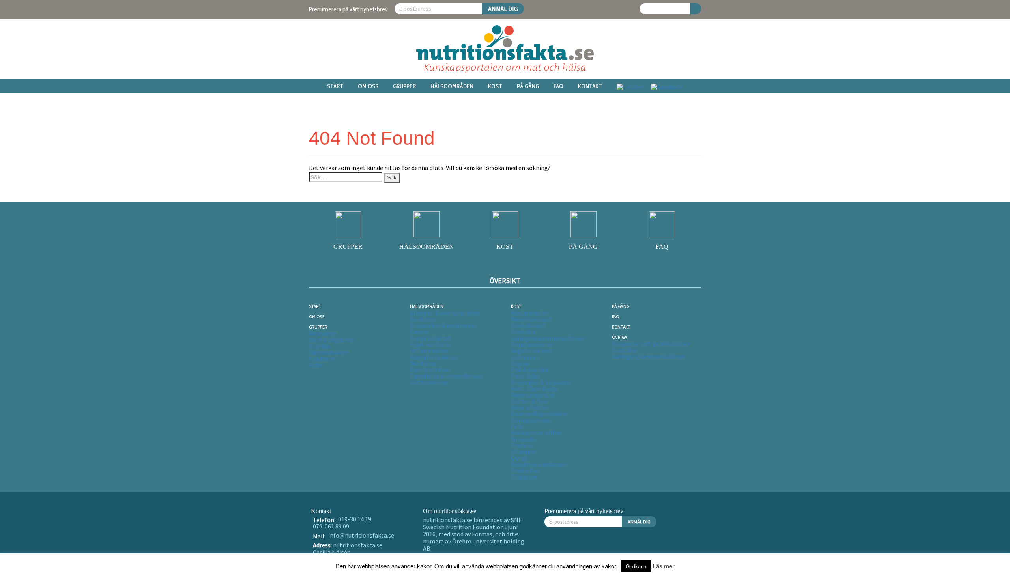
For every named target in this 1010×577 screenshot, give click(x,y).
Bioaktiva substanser (539, 464)
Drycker (521, 363)
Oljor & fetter (529, 407)
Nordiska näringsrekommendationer (548, 335)
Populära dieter (532, 344)
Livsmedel (524, 357)
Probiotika (525, 470)
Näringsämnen (531, 420)
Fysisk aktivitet (430, 338)
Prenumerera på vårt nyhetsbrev (348, 9)
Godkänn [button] (636, 566)
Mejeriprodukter (533, 395)
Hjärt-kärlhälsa (431, 344)
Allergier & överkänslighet (445, 313)
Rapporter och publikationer (651, 343)
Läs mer (664, 566)
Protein (521, 445)
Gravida (319, 346)
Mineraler (524, 439)
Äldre (316, 365)
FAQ (558, 86)
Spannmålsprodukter (540, 414)
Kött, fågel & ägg (534, 388)
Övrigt (519, 458)
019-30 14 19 (354, 519)
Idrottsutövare (329, 352)
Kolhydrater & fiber (537, 433)
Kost (495, 86)
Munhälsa (423, 363)
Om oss (368, 86)
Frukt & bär (526, 376)
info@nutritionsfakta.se (361, 535)
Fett (517, 426)
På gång (528, 86)
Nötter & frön (529, 401)
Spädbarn (322, 358)
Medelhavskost (531, 319)
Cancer (419, 332)
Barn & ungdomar (332, 340)
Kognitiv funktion (434, 357)
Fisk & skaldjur (530, 369)
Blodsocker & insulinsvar (443, 325)
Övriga (619, 337)
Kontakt (590, 86)
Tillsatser (524, 477)
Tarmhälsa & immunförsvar (447, 376)
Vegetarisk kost (532, 351)
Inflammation (429, 351)
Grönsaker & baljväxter (541, 382)
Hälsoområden (451, 86)
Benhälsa (422, 319)
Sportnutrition (430, 369)
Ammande (323, 333)
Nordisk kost (528, 325)
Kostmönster (529, 313)
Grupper (404, 86)
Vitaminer (524, 452)
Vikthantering (429, 382)
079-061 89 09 (331, 526)
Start (335, 86)
